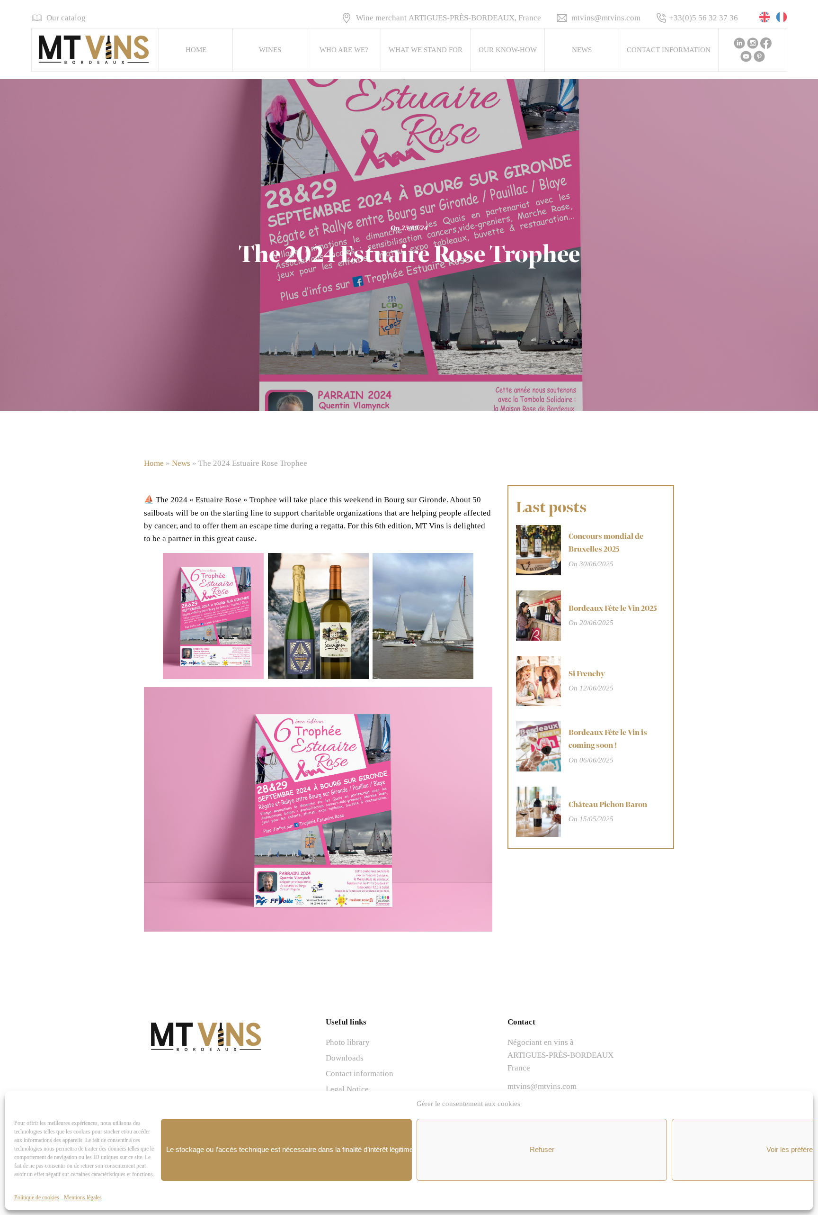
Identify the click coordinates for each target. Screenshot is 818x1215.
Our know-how (508, 50)
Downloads (345, 1057)
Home (196, 50)
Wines (270, 50)
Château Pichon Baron (608, 804)
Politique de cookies (36, 1197)
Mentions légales (83, 1197)
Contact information (669, 50)
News (582, 50)
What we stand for (425, 50)
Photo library (348, 1042)
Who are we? (344, 50)
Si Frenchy (587, 674)
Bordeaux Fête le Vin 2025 (613, 608)
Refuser (542, 1149)
